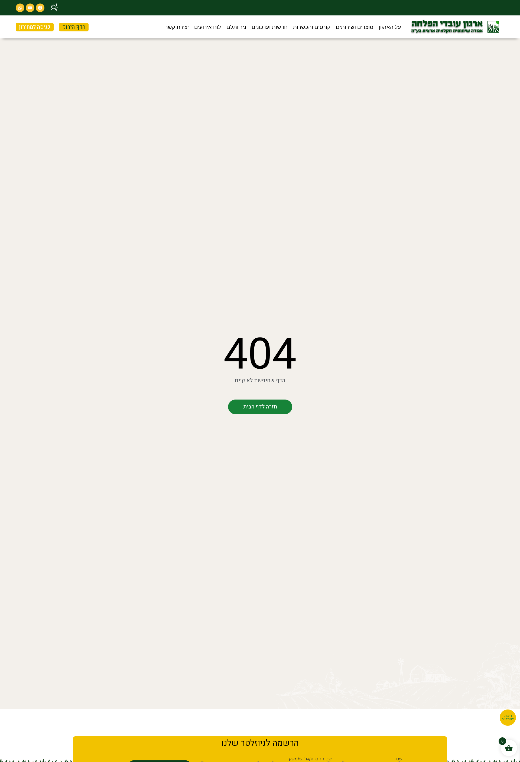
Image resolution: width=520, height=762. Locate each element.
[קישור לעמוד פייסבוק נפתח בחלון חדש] (40, 8)
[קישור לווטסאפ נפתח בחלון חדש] (20, 8)
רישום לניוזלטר (508, 717)
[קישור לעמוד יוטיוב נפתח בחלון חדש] (30, 8)
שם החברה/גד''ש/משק (310, 759)
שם (399, 759)
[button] (390, 27)
